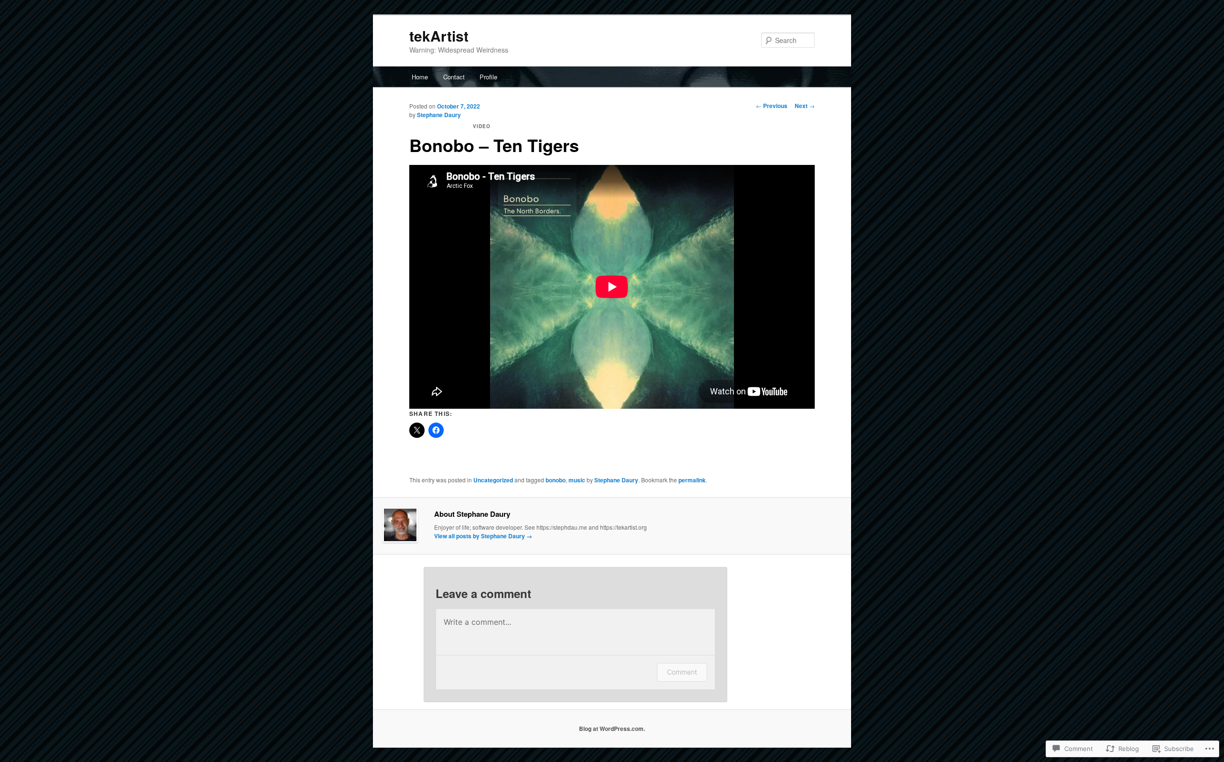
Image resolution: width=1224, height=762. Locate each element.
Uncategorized (493, 480)
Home (420, 76)
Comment (682, 672)
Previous (771, 105)
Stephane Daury (439, 114)
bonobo (556, 480)
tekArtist (439, 35)
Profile (488, 76)
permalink (692, 480)
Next (805, 105)
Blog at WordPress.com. (612, 728)
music (576, 480)
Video (482, 126)
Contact (454, 76)
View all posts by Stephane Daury (483, 536)
